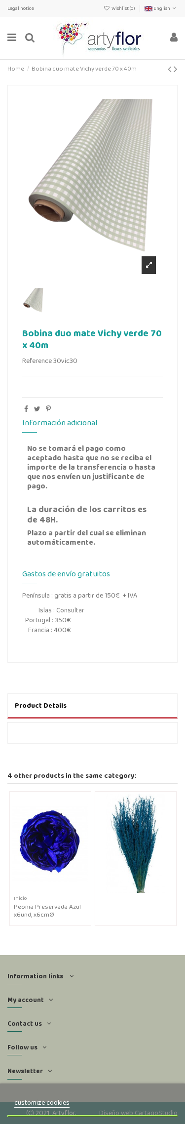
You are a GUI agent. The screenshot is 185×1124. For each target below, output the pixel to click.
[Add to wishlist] (43, 889)
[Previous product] (171, 69)
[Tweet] (37, 409)
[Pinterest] (48, 409)
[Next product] (176, 69)
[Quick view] (57, 889)
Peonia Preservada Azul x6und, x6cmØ (47, 910)
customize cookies (42, 1102)
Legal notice (20, 8)
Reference (37, 360)
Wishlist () (123, 8)
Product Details (41, 705)
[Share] (26, 409)
